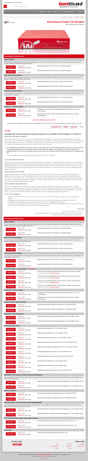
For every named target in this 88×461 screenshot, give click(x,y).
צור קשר (49, 11)
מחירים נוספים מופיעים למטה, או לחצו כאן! (44, 120)
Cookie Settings (44, 458)
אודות (55, 11)
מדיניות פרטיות (80, 446)
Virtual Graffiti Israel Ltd (44, 454)
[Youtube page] (16, 445)
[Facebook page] (21, 445)
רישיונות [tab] (66, 127)
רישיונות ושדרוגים (69, 11)
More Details (31, 269)
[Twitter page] (18, 445)
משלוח (56, 448)
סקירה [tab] (81, 127)
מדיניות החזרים (54, 446)
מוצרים (80, 11)
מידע (60, 11)
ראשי (82, 17)
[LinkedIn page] (14, 445)
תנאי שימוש (68, 446)
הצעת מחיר (42, 11)
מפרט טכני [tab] (74, 127)
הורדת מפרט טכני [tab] (56, 127)
